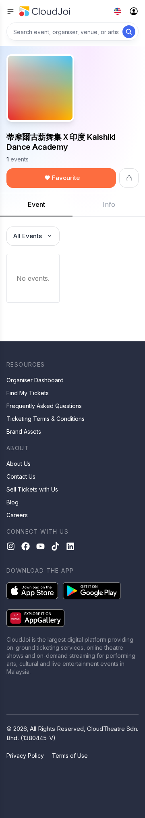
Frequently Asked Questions (44, 405)
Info (109, 204)
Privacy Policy (25, 755)
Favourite (66, 178)
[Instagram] (10, 546)
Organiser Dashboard (35, 380)
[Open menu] (10, 11)
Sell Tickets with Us (32, 489)
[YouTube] (40, 546)
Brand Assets (23, 431)
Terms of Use (70, 755)
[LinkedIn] (70, 546)
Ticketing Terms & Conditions (45, 418)
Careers (17, 515)
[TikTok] (55, 546)
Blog (12, 502)
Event (36, 204)
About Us (18, 463)
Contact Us (20, 476)
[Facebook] (25, 546)
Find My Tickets (27, 393)
